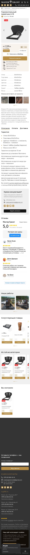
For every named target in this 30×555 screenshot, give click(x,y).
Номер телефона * (7, 461)
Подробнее (5, 551)
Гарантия (5, 132)
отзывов (10, 520)
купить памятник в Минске (18, 183)
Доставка (24, 128)
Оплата (15, 128)
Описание (5, 128)
